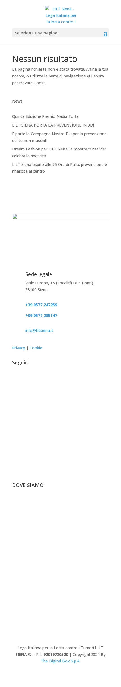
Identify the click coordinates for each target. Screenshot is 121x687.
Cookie (36, 348)
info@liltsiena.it (39, 330)
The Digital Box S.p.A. (60, 661)
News (17, 101)
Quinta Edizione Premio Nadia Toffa (45, 116)
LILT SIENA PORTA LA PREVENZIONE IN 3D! (53, 125)
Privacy (18, 348)
